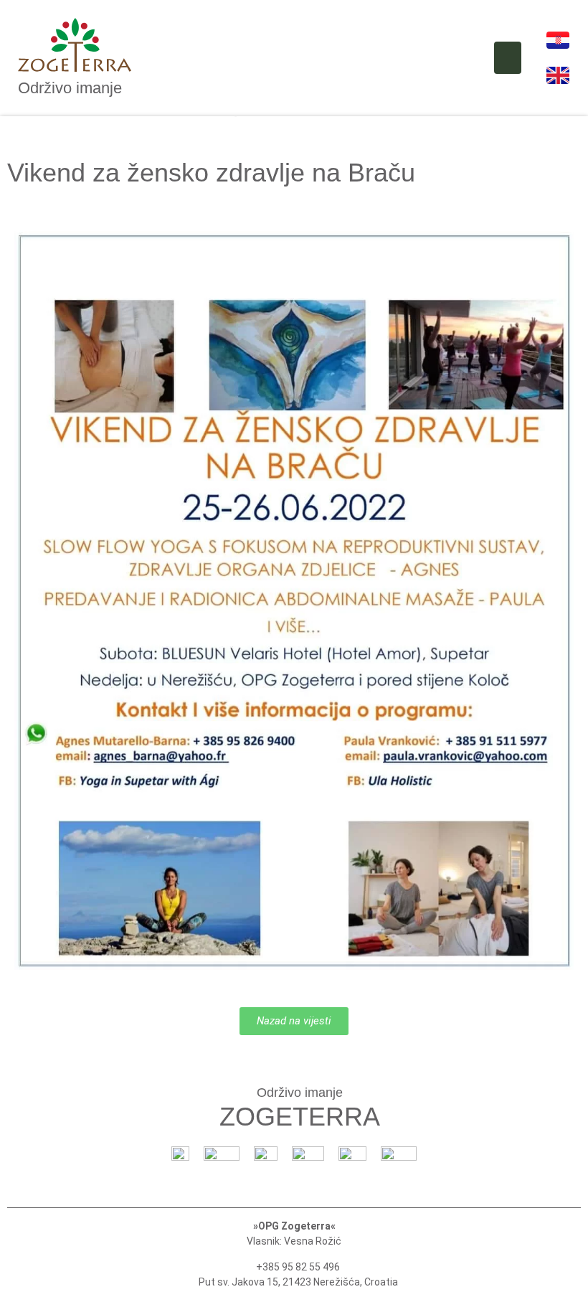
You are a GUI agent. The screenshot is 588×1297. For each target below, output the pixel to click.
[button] (507, 58)
